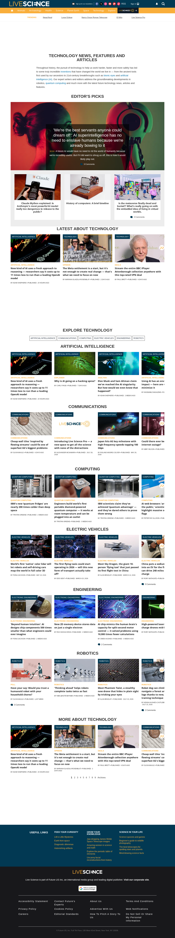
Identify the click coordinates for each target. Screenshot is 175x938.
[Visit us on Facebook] (96, 3)
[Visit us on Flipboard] (114, 3)
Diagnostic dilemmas (63, 844)
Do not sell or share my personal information (139, 917)
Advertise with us (101, 909)
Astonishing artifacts (63, 848)
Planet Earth (73, 10)
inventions (66, 71)
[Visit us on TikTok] (118, 3)
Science (59, 10)
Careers (23, 914)
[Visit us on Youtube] (109, 3)
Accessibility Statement (33, 901)
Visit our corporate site (136, 879)
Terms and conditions (139, 901)
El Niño (119, 17)
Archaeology (35, 10)
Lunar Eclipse (66, 17)
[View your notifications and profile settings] (156, 3)
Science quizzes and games (132, 837)
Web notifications (137, 909)
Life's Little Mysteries (63, 837)
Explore (111, 10)
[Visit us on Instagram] (105, 3)
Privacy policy (27, 909)
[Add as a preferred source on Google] (87, 888)
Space (86, 10)
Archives (102, 778)
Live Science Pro (138, 17)
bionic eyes (109, 75)
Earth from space (62, 841)
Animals (21, 10)
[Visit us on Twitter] (101, 3)
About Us (96, 901)
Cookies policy (63, 909)
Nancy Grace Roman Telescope (94, 17)
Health (48, 10)
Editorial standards (66, 914)
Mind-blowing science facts (131, 853)
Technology (98, 10)
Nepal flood (47, 17)
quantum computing (56, 83)
